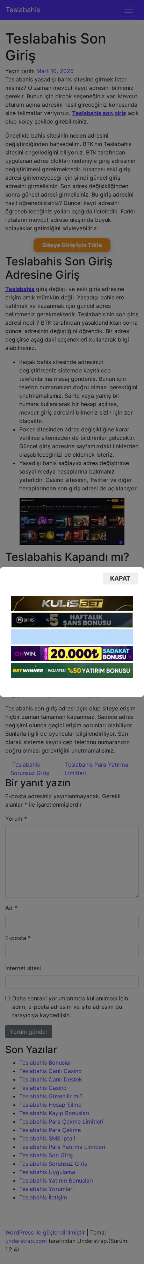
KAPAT (120, 578)
